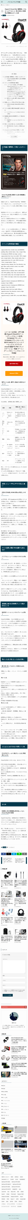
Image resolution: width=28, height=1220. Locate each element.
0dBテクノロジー (5, 1176)
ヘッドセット (11, 847)
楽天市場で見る (14, 363)
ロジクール (13, 1206)
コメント (5, 959)
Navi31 (3, 1194)
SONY (3, 1201)
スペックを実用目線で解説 (12, 82)
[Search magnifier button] (25, 1007)
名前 (4, 975)
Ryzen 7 (12, 1199)
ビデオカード (6, 1106)
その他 (4, 15)
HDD (4, 1088)
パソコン (5, 1103)
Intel (20, 1189)
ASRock (16, 1176)
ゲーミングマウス (11, 1204)
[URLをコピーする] (24, 854)
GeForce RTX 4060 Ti (6, 1184)
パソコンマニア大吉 (14, 2)
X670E (11, 1201)
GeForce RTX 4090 (6, 1186)
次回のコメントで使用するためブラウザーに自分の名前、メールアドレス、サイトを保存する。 (14, 991)
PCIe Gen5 (13, 1194)
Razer (21, 1196)
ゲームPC (5, 1097)
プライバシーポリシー (15, 1215)
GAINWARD (22, 1179)
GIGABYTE (15, 1189)
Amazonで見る (14, 373)
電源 (4, 1118)
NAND (22, 1191)
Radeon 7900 (20, 1194)
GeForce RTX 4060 (16, 1181)
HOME (9, 1215)
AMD (12, 1176)
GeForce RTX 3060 (6, 1181)
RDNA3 (3, 1199)
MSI (18, 1191)
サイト (4, 985)
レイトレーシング (5, 1206)
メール (4, 980)
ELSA (16, 1179)
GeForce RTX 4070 (17, 1184)
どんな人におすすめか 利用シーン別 (14, 130)
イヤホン (3, 1204)
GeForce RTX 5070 (16, 1186)
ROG (8, 1199)
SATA (17, 1199)
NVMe (8, 1194)
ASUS (21, 1176)
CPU (4, 1085)
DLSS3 (12, 1179)
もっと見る (14, 136)
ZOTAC (20, 1201)
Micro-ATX (13, 1191)
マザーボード (6, 1115)
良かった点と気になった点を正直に (14, 124)
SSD (7, 1201)
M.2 (8, 1191)
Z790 (16, 1201)
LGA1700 (4, 1191)
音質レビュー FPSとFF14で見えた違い (15, 102)
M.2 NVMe (5, 1091)
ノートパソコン (6, 1100)
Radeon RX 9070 (14, 1196)
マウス (4, 1112)
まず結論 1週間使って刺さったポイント (15, 76)
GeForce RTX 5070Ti (6, 1189)
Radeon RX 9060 (5, 1196)
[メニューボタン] (2, 2)
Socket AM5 (22, 1199)
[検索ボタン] (26, 2)
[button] (3, 854)
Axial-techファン (5, 1179)
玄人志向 (19, 1206)
